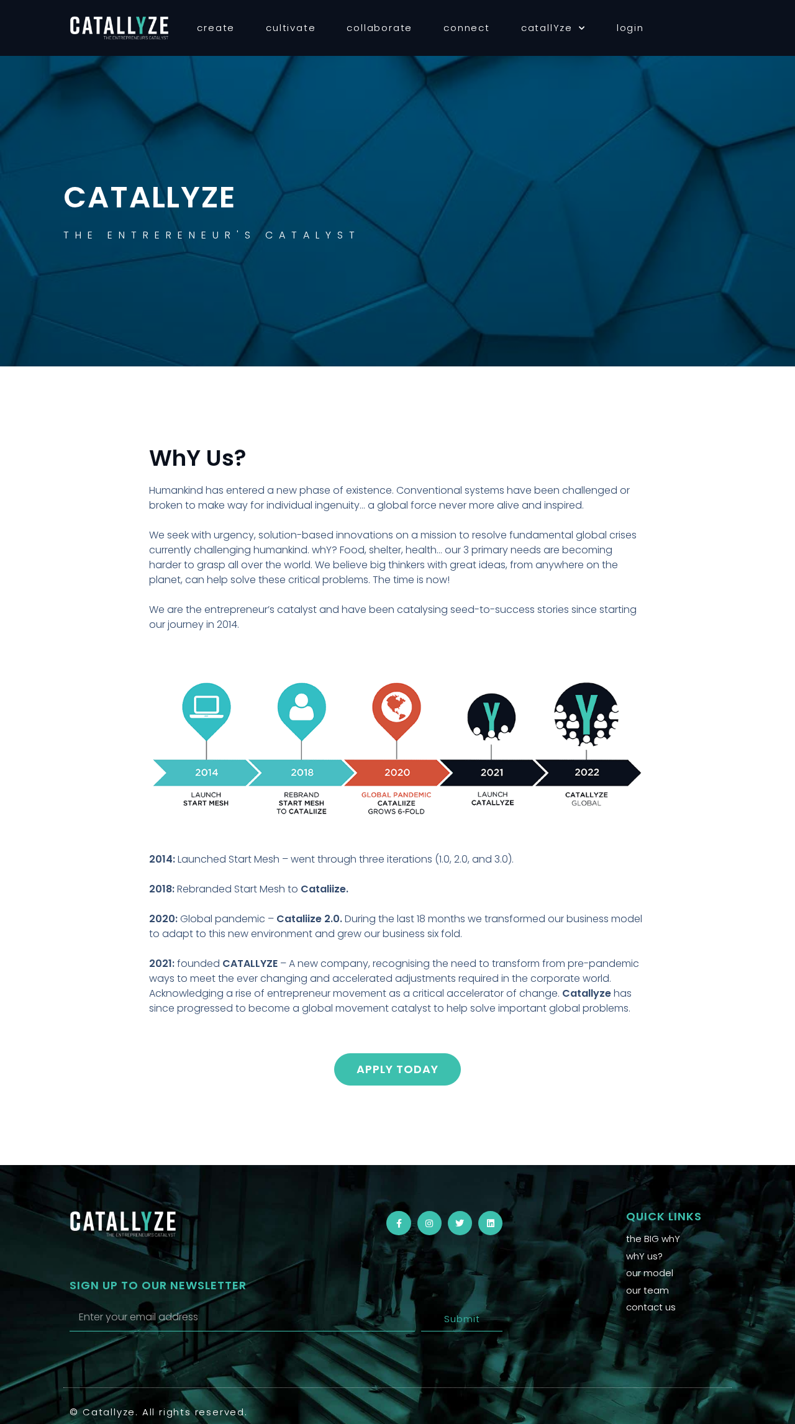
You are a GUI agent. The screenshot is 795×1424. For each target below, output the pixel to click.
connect (466, 27)
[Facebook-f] (398, 1223)
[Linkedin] (490, 1223)
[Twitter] (460, 1223)
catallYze (547, 27)
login (630, 27)
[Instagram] (429, 1223)
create (216, 27)
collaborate (379, 27)
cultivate (291, 27)
